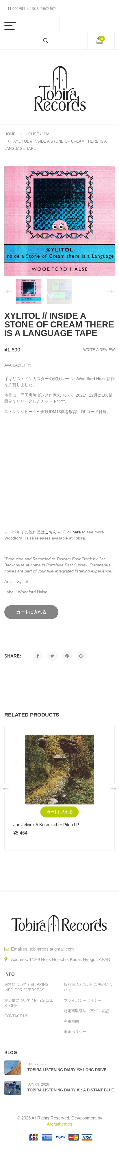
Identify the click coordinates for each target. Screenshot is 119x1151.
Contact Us (16, 1016)
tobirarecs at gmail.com (52, 948)
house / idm (37, 134)
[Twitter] (52, 656)
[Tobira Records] (59, 87)
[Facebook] (38, 656)
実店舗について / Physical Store (28, 1003)
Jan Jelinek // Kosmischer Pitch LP (46, 824)
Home (10, 134)
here (76, 532)
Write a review (99, 350)
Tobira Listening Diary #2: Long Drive (67, 1070)
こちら (51, 532)
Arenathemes (59, 1123)
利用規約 (71, 1021)
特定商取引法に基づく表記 (86, 1011)
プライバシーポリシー (82, 1000)
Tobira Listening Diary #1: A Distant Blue (70, 1090)
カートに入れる (60, 812)
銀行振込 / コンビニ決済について (88, 987)
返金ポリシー (75, 1032)
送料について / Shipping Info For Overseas (26, 987)
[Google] (82, 656)
